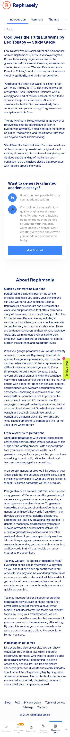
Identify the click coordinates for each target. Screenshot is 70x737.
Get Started (35, 250)
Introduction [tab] (18, 19)
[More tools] (66, 729)
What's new (65, 367)
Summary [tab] (37, 19)
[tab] (6, 729)
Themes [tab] (53, 19)
